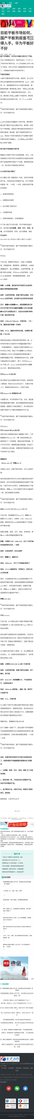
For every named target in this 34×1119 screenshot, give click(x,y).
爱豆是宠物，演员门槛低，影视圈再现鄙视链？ (16, 899)
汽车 (30, 8)
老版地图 (18, 1068)
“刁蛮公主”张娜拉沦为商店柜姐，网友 (12, 857)
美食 (19, 11)
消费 (30, 11)
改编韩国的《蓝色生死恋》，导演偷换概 (12, 869)
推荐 (4, 931)
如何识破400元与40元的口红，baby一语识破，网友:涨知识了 (16, 837)
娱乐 (19, 8)
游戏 (13, 11)
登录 (10, 3)
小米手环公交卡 (13, 799)
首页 (3, 8)
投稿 (3, 3)
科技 (24, 8)
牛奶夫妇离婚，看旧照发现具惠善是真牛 (13, 866)
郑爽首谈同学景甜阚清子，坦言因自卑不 (13, 872)
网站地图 (26, 1068)
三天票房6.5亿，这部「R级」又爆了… (13, 890)
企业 (8, 11)
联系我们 (11, 1068)
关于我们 (4, 1068)
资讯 (8, 8)
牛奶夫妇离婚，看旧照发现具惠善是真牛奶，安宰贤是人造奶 (16, 842)
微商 (3, 14)
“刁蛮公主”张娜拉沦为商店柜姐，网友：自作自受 (13, 835)
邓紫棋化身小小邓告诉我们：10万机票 (12, 863)
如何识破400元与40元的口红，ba (11, 860)
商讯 (24, 11)
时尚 (3, 11)
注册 (16, 3)
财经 (13, 8)
